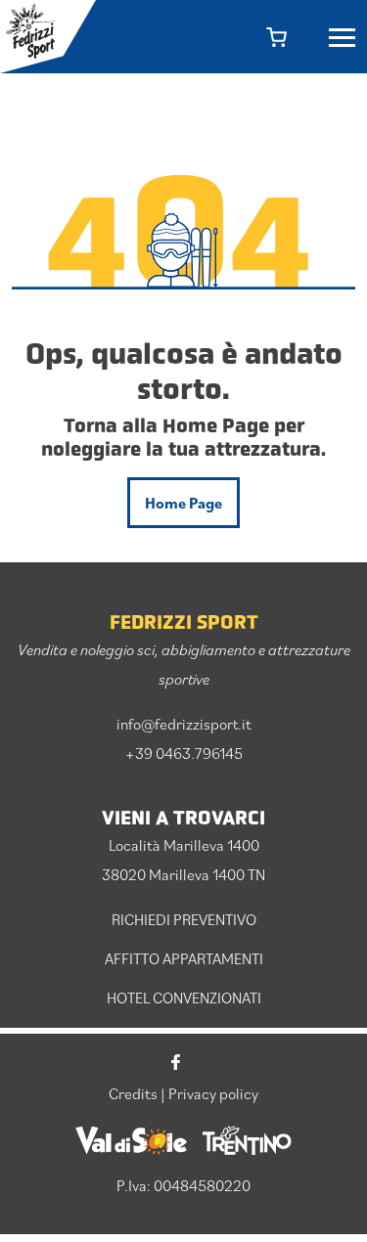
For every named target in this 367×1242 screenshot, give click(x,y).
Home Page (183, 502)
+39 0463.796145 (184, 753)
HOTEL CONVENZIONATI (184, 997)
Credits (133, 1093)
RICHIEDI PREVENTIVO (184, 919)
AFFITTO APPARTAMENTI (184, 958)
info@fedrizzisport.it (184, 723)
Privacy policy (213, 1093)
